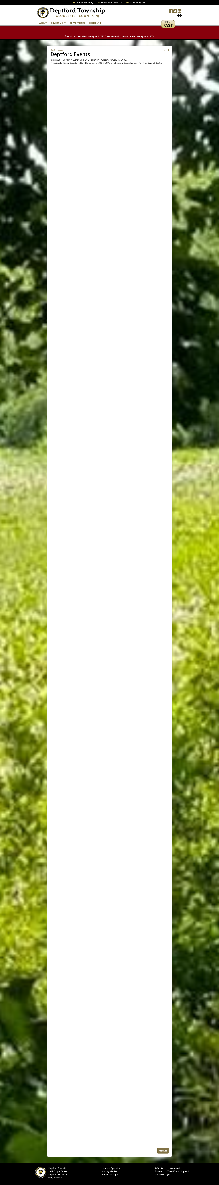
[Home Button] (179, 16)
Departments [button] (77, 23)
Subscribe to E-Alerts (111, 2)
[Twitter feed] (175, 12)
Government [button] (58, 23)
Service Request (137, 2)
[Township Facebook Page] (171, 12)
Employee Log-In (163, 1174)
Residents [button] (95, 23)
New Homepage (56, 50)
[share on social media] (167, 50)
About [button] (43, 23)
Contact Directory (84, 2)
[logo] (71, 12)
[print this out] (164, 50)
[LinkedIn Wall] (179, 12)
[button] (168, 24)
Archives (163, 1150)
